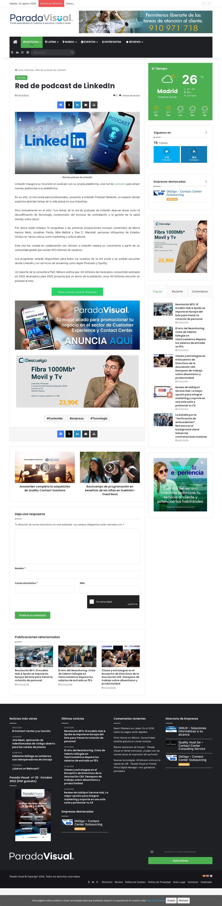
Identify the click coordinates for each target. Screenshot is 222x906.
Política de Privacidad (159, 882)
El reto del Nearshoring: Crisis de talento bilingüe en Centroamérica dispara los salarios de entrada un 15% (76, 675)
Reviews (134, 41)
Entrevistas (112, 41)
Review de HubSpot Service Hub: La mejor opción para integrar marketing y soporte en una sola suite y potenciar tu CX (190, 396)
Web (82, 583)
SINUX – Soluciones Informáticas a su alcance (192, 731)
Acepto (171, 900)
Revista (119, 882)
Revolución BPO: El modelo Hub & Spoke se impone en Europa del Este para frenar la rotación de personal (34, 675)
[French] (210, 876)
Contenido (56, 418)
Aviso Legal (179, 882)
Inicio (20, 70)
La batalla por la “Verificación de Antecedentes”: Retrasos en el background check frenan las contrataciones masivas (191, 425)
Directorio (107, 882)
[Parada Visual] (42, 19)
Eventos (89, 41)
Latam (51, 41)
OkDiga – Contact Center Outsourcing (184, 193)
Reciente (177, 291)
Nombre (20, 568)
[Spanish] (204, 876)
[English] (207, 876)
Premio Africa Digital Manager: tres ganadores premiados (135, 767)
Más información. (156, 900)
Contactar (193, 882)
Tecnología (99, 418)
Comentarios (200, 291)
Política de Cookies (135, 882)
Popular (158, 291)
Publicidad (206, 882)
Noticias (32, 41)
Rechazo (183, 900)
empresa (77, 418)
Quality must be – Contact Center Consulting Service (191, 746)
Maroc (69, 41)
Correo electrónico (26, 583)
